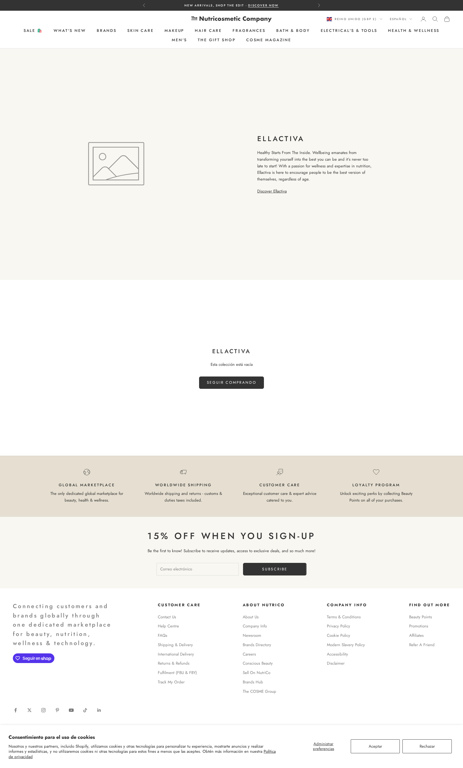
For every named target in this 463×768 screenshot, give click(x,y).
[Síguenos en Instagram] (43, 710)
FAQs (162, 635)
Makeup (174, 30)
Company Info (255, 626)
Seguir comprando (231, 382)
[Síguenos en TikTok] (85, 710)
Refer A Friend (422, 645)
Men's (179, 40)
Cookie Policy (338, 635)
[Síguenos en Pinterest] (57, 710)
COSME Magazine (268, 40)
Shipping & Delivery (175, 645)
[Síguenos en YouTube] (71, 710)
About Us (251, 617)
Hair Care (208, 30)
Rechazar (427, 746)
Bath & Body (293, 30)
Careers (249, 654)
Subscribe (274, 569)
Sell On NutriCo (256, 673)
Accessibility (337, 654)
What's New (70, 30)
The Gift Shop (216, 40)
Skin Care (140, 30)
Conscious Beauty (258, 663)
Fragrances (249, 30)
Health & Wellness (413, 30)
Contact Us (167, 617)
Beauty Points (420, 617)
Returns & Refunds (173, 663)
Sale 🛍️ (33, 30)
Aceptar (375, 746)
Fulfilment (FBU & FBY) (177, 673)
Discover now (263, 5)
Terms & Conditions (344, 617)
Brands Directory (257, 645)
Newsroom (252, 635)
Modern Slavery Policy (346, 645)
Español (398, 19)
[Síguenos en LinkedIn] (99, 710)
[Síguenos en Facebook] (15, 710)
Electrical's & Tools (349, 30)
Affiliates (416, 635)
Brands (107, 30)
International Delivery (176, 654)
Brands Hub (253, 682)
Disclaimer (336, 663)
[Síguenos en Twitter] (29, 710)
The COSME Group (259, 691)
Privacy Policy (338, 626)
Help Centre (168, 626)
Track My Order (171, 682)
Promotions (418, 626)
